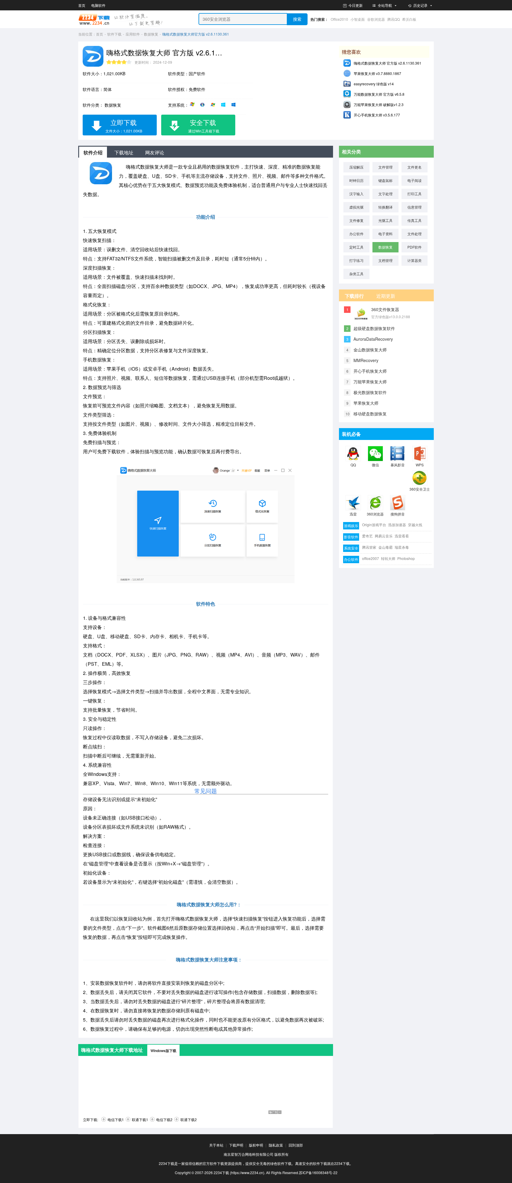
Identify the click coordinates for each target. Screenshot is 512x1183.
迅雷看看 (402, 535)
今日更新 (355, 5)
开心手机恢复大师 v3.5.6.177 (377, 114)
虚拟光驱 (356, 206)
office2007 (370, 558)
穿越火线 (415, 524)
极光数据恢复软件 (370, 392)
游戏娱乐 (351, 525)
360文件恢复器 (385, 309)
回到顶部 (296, 1144)
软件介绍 (93, 152)
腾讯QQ (393, 19)
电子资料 (385, 233)
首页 (81, 5)
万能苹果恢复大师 (370, 382)
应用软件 (133, 33)
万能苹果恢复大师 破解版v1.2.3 (379, 104)
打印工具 (414, 193)
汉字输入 (356, 193)
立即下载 (123, 125)
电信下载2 (164, 1119)
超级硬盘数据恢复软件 (374, 328)
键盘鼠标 (385, 180)
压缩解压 (356, 166)
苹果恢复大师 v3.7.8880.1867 (377, 73)
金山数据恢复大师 (370, 350)
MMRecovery (365, 360)
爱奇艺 (367, 535)
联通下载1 (140, 1119)
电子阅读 (414, 180)
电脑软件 (98, 5)
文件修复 (356, 220)
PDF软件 (414, 246)
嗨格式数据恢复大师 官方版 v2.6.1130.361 (387, 62)
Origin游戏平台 (374, 524)
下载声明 (236, 1144)
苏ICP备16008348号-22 (318, 1172)
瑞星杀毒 (402, 547)
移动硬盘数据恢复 (370, 414)
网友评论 (154, 152)
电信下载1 (116, 1119)
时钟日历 (356, 180)
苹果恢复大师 (365, 403)
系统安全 (351, 547)
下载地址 (123, 152)
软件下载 (114, 33)
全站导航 (385, 5)
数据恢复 (151, 33)
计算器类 (414, 260)
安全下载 (204, 125)
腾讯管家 (369, 547)
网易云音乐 (384, 535)
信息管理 (414, 206)
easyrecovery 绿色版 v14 (374, 83)
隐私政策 (276, 1144)
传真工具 (414, 220)
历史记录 (420, 5)
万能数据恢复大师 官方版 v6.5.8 (379, 94)
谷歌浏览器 (376, 19)
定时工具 (356, 246)
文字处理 (385, 193)
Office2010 (339, 19)
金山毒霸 (385, 547)
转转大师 (388, 558)
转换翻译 (385, 206)
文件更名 (414, 166)
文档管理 (385, 260)
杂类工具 (356, 273)
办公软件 (356, 233)
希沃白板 (409, 19)
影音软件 (351, 536)
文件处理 (414, 233)
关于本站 (216, 1144)
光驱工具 (385, 220)
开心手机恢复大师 (370, 371)
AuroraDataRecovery (373, 339)
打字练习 (356, 260)
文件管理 (385, 166)
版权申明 (256, 1144)
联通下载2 (188, 1119)
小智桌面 (358, 19)
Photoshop (406, 558)
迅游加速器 (397, 524)
